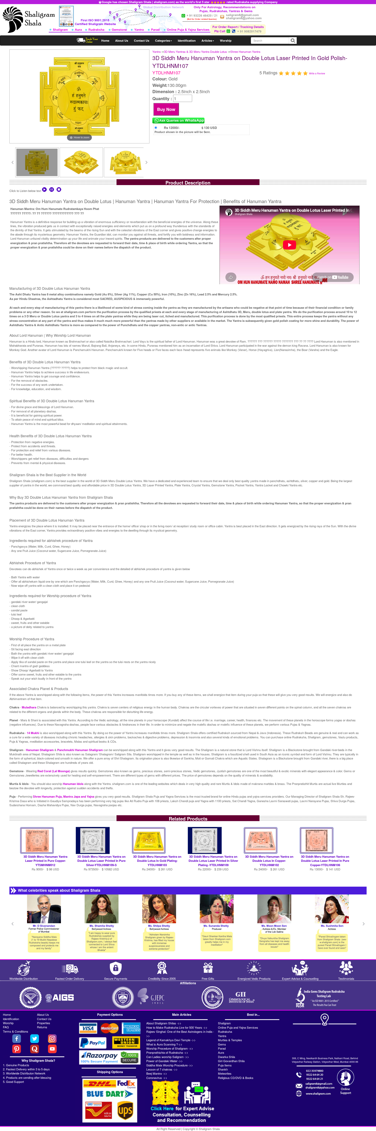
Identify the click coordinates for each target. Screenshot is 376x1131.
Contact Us (141, 40)
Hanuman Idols (73, 784)
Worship (225, 40)
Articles (207, 40)
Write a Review (317, 73)
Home (105, 40)
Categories (162, 40)
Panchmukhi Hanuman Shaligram (80, 750)
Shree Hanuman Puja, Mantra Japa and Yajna (64, 796)
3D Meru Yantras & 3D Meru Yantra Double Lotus (195, 51)
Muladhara (29, 707)
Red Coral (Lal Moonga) (54, 771)
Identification (187, 40)
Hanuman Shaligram (40, 750)
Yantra (156, 51)
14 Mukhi (33, 733)
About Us (121, 40)
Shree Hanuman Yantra (245, 51)
